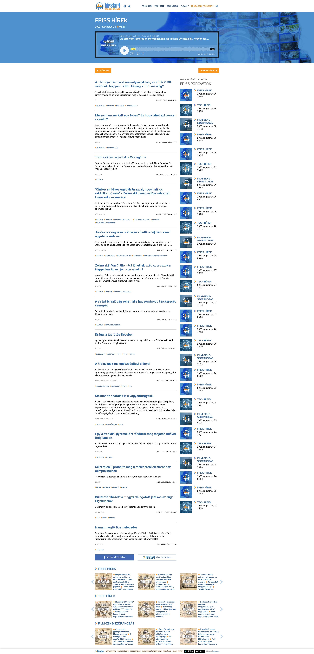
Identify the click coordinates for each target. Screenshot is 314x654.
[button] (92, 581)
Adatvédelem (111, 424)
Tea (130, 386)
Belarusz (156, 220)
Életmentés (109, 256)
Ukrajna (108, 220)
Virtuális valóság (112, 325)
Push (180, 651)
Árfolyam (120, 106)
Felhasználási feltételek (151, 651)
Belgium (109, 457)
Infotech (100, 424)
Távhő (132, 354)
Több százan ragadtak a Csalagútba (120, 157)
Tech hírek (159, 6)
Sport (98, 487)
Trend (124, 386)
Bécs (118, 354)
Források (167, 651)
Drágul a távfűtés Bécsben (114, 334)
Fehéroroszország (142, 220)
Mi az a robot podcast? (202, 6)
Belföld (99, 256)
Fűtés (125, 354)
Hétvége (106, 487)
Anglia (112, 518)
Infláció (110, 106)
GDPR (121, 424)
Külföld (99, 180)
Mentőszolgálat (124, 256)
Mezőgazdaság (102, 386)
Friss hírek (147, 6)
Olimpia (115, 487)
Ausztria (110, 354)
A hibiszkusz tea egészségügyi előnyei (122, 364)
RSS (174, 651)
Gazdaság (100, 106)
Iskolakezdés (112, 148)
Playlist (185, 6)
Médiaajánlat (123, 651)
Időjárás (100, 550)
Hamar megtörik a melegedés (116, 527)
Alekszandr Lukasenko (105, 223)
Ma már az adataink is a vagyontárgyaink (124, 396)
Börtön (124, 487)
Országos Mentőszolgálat (155, 256)
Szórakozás (172, 6)
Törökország (132, 106)
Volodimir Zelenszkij (123, 220)
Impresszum (111, 651)
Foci (98, 518)
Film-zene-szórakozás (116, 623)
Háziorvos (137, 256)
